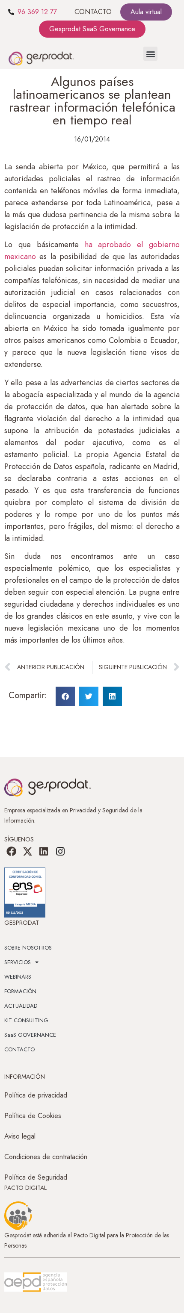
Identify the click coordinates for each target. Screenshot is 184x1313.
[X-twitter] (27, 851)
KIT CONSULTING (26, 1020)
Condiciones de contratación (45, 1157)
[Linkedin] (43, 851)
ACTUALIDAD (20, 1006)
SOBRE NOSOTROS (28, 948)
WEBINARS (17, 977)
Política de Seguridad (35, 1177)
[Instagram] (60, 851)
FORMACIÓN (20, 991)
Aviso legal (20, 1136)
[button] (150, 54)
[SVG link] (35, 1282)
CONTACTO (93, 12)
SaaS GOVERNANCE (30, 1035)
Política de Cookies (32, 1116)
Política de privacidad (35, 1095)
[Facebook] (11, 851)
